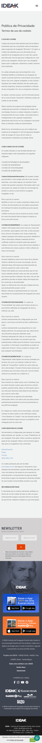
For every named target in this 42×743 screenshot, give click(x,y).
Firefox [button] (4, 452)
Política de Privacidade (16, 740)
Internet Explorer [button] (7, 449)
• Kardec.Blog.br (26, 659)
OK (21, 547)
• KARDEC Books (15, 659)
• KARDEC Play (34, 655)
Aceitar (32, 740)
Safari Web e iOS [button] (7, 458)
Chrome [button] (4, 455)
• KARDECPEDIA (23, 655)
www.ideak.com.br (8, 467)
